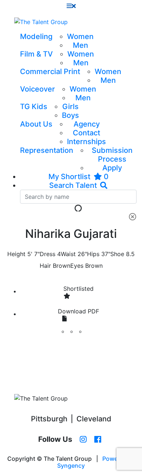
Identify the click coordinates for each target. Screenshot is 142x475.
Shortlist (78, 288)
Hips (93, 254)
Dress (47, 254)
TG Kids (33, 106)
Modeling (36, 36)
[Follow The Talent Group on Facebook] (97, 439)
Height (16, 254)
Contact (86, 132)
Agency (87, 124)
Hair (45, 265)
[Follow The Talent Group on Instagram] (83, 439)
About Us (36, 124)
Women (80, 36)
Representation (46, 150)
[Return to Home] (40, 22)
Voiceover (37, 89)
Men (80, 45)
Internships (86, 141)
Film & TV (36, 54)
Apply (112, 167)
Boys (70, 115)
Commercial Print (50, 71)
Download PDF (78, 311)
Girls (70, 106)
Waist (68, 254)
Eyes (76, 265)
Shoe (117, 254)
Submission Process (112, 154)
